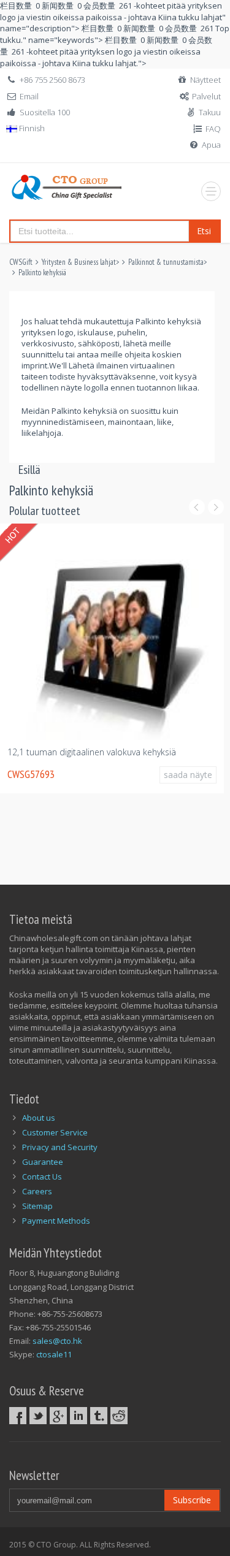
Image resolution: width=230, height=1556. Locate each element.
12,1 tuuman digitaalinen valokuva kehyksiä (91, 752)
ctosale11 (54, 1354)
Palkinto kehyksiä (42, 272)
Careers (37, 1191)
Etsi (204, 231)
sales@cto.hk (57, 1340)
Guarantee (42, 1161)
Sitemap (37, 1205)
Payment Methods (56, 1220)
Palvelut (206, 96)
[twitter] (38, 1415)
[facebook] (17, 1415)
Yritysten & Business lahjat (79, 262)
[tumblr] (98, 1415)
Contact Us (42, 1176)
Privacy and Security (60, 1147)
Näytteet (205, 79)
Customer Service (55, 1132)
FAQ (213, 128)
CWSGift (21, 262)
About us (38, 1117)
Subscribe (192, 1500)
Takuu (210, 112)
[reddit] (119, 1415)
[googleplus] (58, 1415)
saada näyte (188, 774)
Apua (211, 144)
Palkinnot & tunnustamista (166, 262)
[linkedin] (78, 1415)
